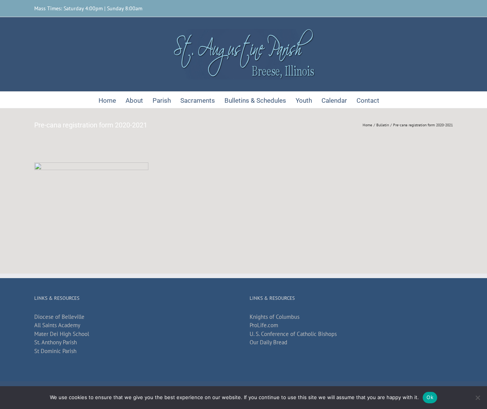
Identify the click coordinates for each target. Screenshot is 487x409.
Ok (430, 397)
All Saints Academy (57, 325)
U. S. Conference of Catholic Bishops (293, 333)
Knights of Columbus (274, 316)
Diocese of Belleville (59, 316)
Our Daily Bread (268, 342)
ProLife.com (264, 325)
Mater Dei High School (61, 333)
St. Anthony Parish (55, 342)
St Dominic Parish (55, 351)
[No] (477, 397)
